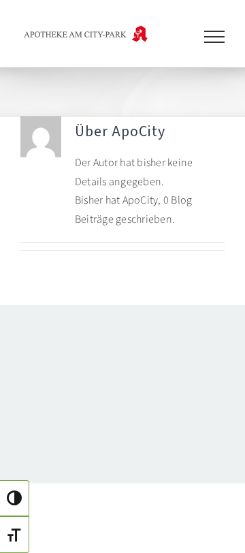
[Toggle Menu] (214, 37)
